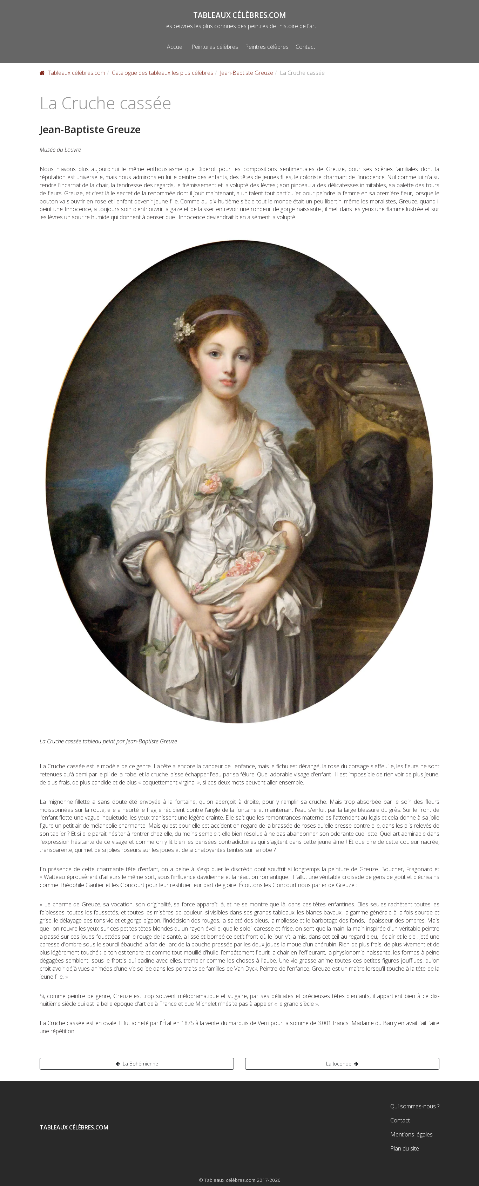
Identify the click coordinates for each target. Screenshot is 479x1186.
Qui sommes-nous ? (414, 1106)
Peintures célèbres (214, 47)
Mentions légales (411, 1134)
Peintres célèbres (267, 47)
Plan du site (404, 1148)
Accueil (175, 47)
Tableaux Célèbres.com (239, 15)
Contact (305, 47)
